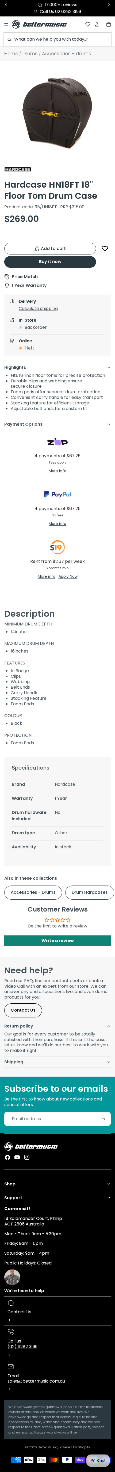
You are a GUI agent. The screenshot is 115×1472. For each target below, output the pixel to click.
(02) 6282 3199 (22, 1347)
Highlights (15, 367)
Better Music (47, 1447)
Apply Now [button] (68, 576)
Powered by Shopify (74, 1447)
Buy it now (50, 261)
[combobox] (57, 39)
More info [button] (57, 470)
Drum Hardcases (90, 892)
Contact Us (23, 1010)
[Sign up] (104, 1119)
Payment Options (23, 424)
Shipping (13, 1062)
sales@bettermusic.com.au (36, 1381)
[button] (105, 248)
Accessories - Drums (33, 892)
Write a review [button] (57, 941)
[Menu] (6, 24)
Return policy (18, 1026)
